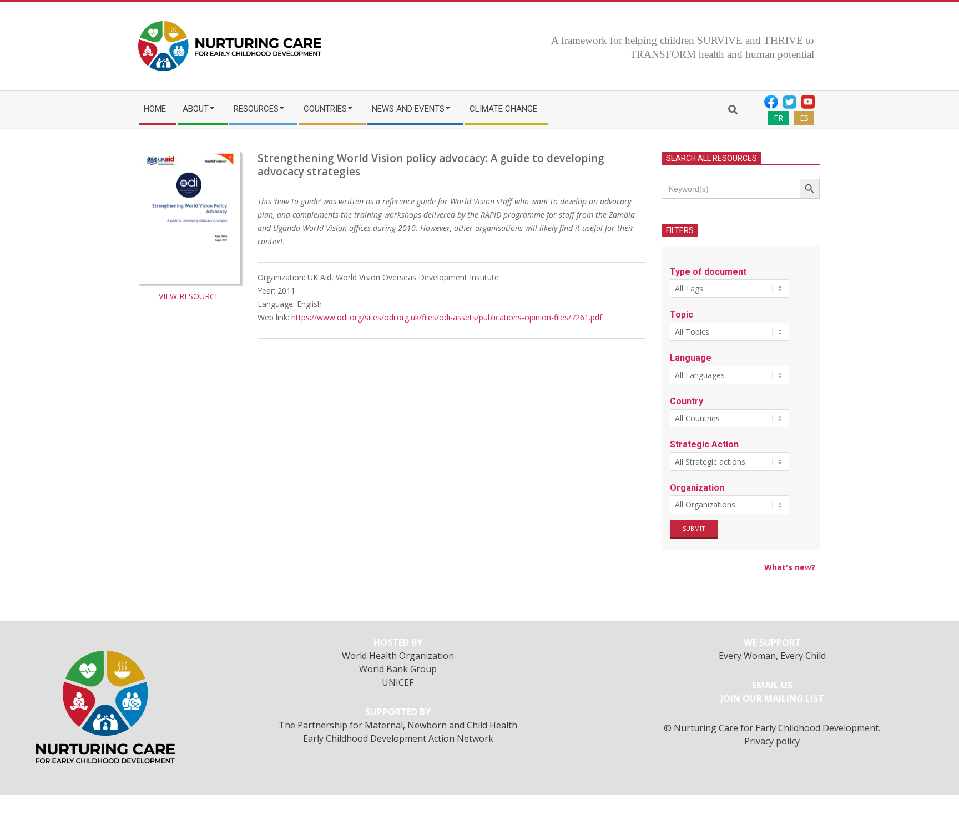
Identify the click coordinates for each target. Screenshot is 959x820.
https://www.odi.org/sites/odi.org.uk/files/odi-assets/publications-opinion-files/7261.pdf (446, 317)
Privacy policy (772, 741)
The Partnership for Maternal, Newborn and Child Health (398, 725)
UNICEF (398, 682)
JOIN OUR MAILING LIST (772, 698)
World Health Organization (398, 656)
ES (804, 118)
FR (778, 118)
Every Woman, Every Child (772, 656)
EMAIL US (772, 685)
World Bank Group (398, 669)
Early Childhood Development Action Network (398, 738)
